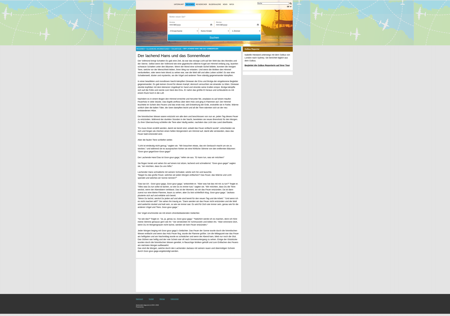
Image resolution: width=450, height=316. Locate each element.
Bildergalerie (215, 4)
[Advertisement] (188, 275)
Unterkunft (179, 4)
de (288, 6)
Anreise (172, 22)
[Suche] (291, 3)
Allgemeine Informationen (157, 49)
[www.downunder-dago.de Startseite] (152, 4)
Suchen (214, 37)
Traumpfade (176, 49)
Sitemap (162, 299)
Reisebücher (201, 4)
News (225, 4)
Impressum (139, 299)
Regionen (190, 4)
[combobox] (214, 16)
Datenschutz (175, 299)
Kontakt (151, 299)
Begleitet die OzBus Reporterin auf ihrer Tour (267, 65)
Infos (231, 4)
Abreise (219, 22)
